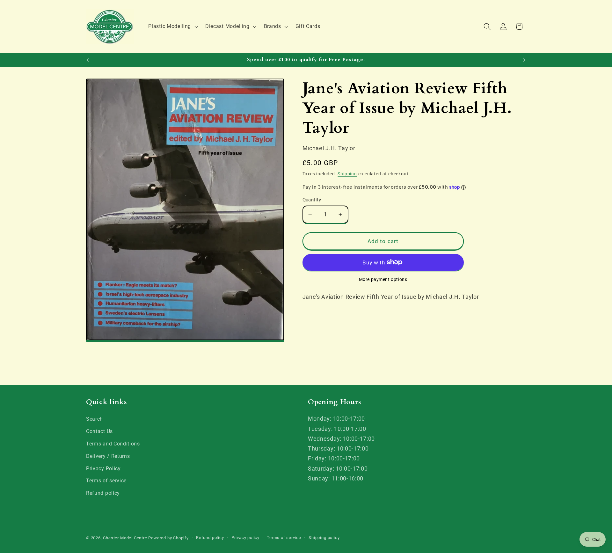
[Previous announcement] (88, 60)
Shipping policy (324, 538)
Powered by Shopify (168, 538)
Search (94, 419)
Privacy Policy (103, 469)
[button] (172, 26)
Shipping (347, 173)
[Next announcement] (524, 60)
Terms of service (106, 481)
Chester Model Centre (125, 538)
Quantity (311, 199)
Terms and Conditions (113, 444)
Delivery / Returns (108, 456)
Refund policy (103, 493)
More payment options (383, 279)
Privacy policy (245, 538)
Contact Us (99, 431)
